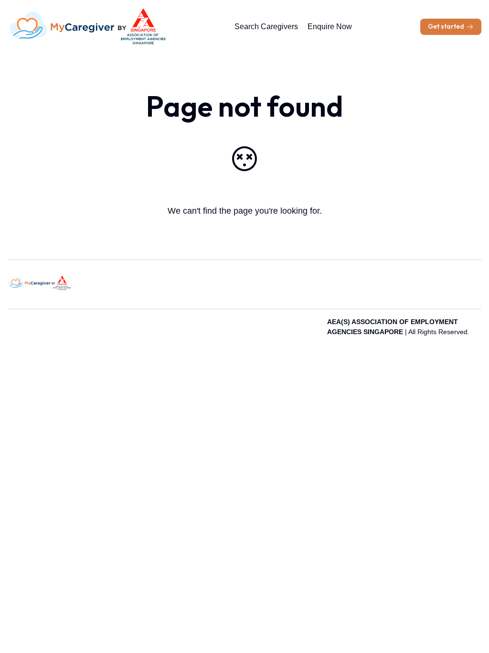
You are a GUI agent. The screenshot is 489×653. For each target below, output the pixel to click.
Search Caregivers (266, 26)
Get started (446, 26)
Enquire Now (330, 26)
